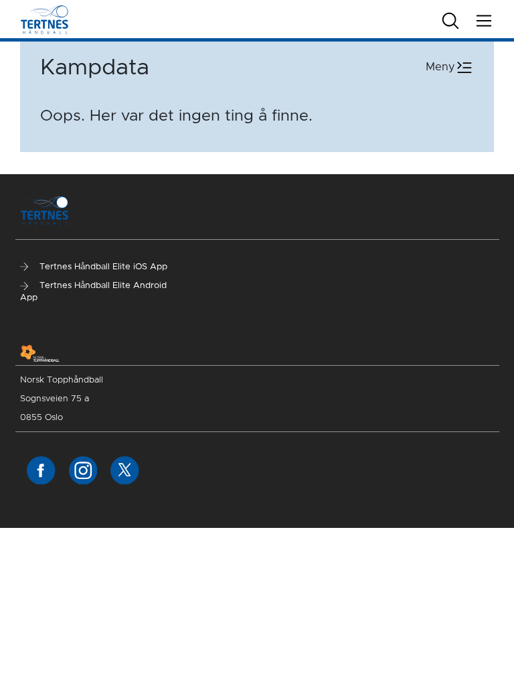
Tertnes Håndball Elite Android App (93, 291)
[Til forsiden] (44, 18)
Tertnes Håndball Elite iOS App (102, 267)
